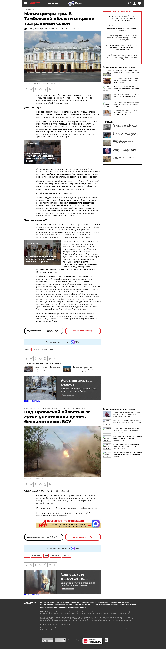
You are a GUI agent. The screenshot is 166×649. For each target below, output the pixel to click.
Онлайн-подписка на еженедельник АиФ (56, 605)
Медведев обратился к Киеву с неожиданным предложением (124, 150)
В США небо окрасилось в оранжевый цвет (123, 142)
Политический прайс (48, 607)
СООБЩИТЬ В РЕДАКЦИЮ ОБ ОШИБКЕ (72, 607)
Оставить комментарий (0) (83, 331)
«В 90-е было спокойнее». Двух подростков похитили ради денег (126, 71)
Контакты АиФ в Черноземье (68, 602)
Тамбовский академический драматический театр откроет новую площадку (84, 369)
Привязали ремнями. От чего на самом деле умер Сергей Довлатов (126, 126)
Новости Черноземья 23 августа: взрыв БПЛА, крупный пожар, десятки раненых (122, 18)
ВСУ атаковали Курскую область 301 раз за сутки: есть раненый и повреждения (122, 47)
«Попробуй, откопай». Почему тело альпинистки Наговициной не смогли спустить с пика (126, 414)
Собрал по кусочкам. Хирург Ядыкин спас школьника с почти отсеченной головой (127, 422)
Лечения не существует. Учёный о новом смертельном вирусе (126, 95)
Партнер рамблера (74, 640)
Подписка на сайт (89, 602)
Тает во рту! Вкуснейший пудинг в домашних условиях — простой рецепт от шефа (126, 80)
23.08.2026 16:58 (30, 408)
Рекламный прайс (47, 602)
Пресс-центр (103, 602)
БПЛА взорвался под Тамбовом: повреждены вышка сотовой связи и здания (122, 28)
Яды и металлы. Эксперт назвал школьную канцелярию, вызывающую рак (125, 112)
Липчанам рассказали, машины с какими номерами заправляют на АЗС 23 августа (122, 38)
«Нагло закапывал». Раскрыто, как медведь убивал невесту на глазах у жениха (127, 88)
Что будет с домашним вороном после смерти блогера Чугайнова (125, 134)
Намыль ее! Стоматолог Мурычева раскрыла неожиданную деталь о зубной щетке (126, 430)
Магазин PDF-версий (82, 605)
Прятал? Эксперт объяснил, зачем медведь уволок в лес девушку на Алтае (126, 104)
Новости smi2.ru (32, 401)
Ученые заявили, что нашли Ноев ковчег (125, 158)
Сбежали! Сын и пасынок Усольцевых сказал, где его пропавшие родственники (127, 438)
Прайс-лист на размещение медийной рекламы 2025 (116, 605)
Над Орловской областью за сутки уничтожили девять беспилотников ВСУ (122, 57)
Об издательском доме (120, 602)
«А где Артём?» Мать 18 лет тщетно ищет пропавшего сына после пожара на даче (126, 446)
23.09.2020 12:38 (30, 10)
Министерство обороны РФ (34, 479)
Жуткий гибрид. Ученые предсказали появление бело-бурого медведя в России (127, 454)
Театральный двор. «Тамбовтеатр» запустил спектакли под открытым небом (48, 369)
